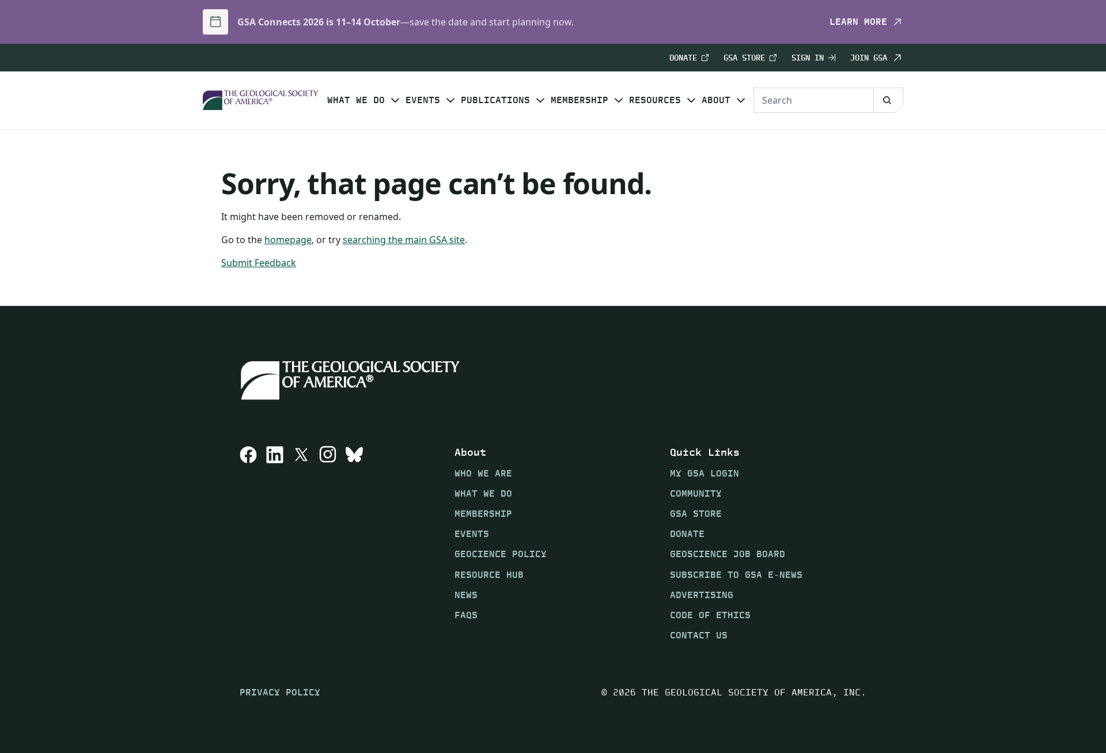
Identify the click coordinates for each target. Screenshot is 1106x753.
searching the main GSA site (404, 239)
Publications (495, 100)
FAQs (466, 615)
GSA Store (744, 58)
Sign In (807, 58)
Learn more (858, 22)
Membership (579, 100)
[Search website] (888, 100)
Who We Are (483, 473)
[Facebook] (248, 543)
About (716, 100)
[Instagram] (327, 543)
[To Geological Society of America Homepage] (260, 100)
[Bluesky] (354, 543)
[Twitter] (301, 543)
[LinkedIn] (274, 543)
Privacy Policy (280, 692)
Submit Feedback (258, 262)
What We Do (356, 100)
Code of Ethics (710, 615)
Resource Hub (489, 574)
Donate (683, 58)
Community (696, 493)
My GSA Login (704, 473)
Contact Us (699, 635)
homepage (288, 239)
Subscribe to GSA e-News (736, 574)
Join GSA (868, 57)
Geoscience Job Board (727, 553)
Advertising (701, 594)
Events (423, 100)
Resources (655, 100)
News (466, 594)
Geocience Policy (500, 553)
